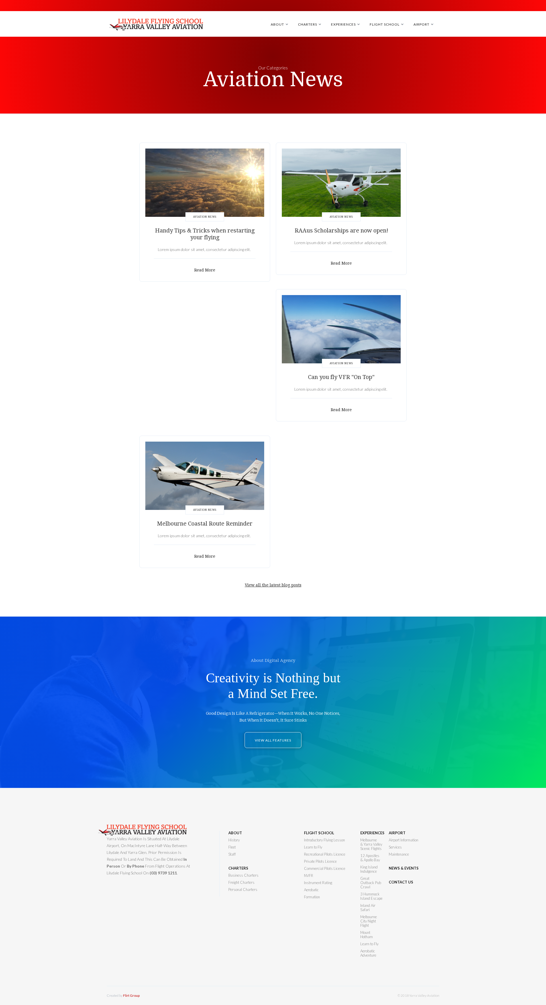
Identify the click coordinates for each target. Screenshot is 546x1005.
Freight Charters (241, 882)
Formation (312, 897)
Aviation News (204, 216)
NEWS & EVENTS (404, 868)
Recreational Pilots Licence (324, 854)
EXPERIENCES (371, 833)
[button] (280, 24)
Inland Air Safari (367, 907)
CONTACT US (401, 882)
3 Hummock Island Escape (371, 896)
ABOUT (235, 833)
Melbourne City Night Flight (368, 921)
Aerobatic (311, 890)
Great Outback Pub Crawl (370, 882)
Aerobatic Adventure (368, 953)
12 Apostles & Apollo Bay (370, 858)
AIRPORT (397, 833)
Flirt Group (131, 995)
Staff (232, 854)
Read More (204, 270)
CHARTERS (238, 868)
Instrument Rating (318, 883)
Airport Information (403, 840)
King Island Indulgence (369, 869)
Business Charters (243, 875)
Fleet (232, 847)
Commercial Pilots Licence (324, 868)
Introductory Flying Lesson (324, 840)
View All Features (273, 740)
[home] (157, 27)
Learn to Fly (313, 847)
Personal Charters (242, 889)
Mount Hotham (366, 934)
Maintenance (399, 854)
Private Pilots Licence (320, 861)
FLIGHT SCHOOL (319, 833)
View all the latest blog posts (273, 585)
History (234, 840)
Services (395, 847)
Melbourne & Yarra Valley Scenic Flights (371, 844)
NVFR (308, 876)
